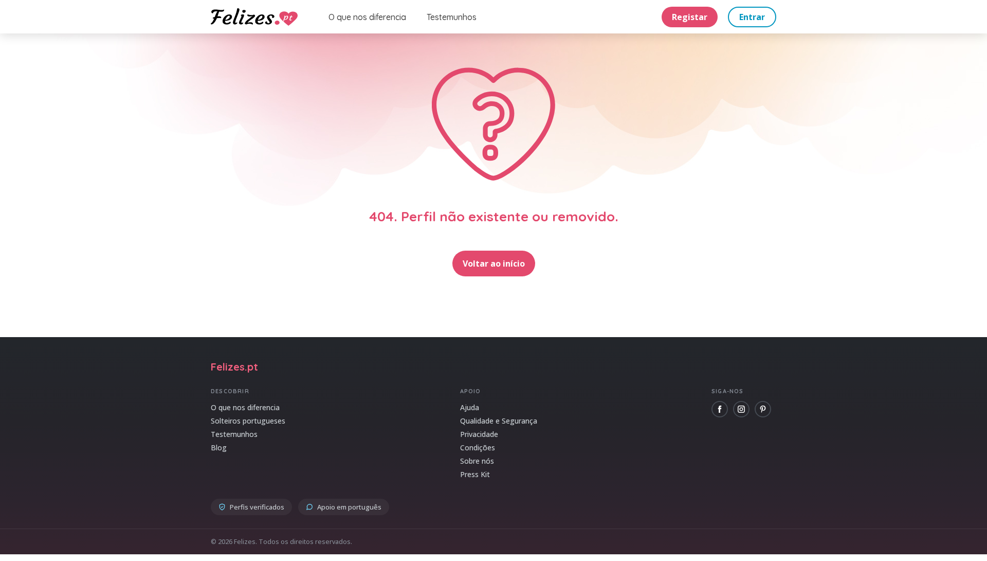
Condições (477, 447)
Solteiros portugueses (248, 421)
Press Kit (475, 474)
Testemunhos (452, 17)
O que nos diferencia (367, 17)
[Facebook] (719, 409)
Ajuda (469, 407)
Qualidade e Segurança (498, 421)
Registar (689, 17)
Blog (219, 447)
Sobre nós (477, 461)
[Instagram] (741, 409)
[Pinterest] (763, 409)
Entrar (752, 17)
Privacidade (479, 434)
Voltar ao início (494, 263)
